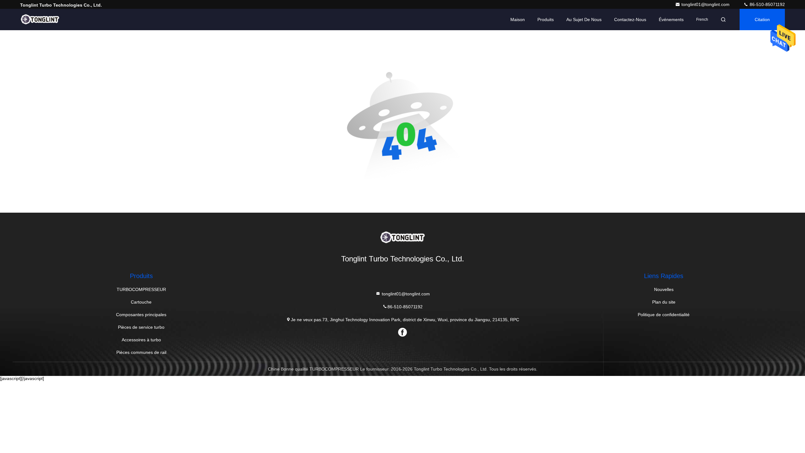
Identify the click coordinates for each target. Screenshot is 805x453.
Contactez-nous (630, 19)
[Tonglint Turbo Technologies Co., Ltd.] (40, 19)
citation (762, 19)
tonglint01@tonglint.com (706, 4)
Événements (671, 19)
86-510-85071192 (766, 4)
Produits (545, 19)
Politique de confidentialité (664, 314)
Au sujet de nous (584, 19)
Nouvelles (664, 289)
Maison (517, 19)
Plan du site (663, 302)
